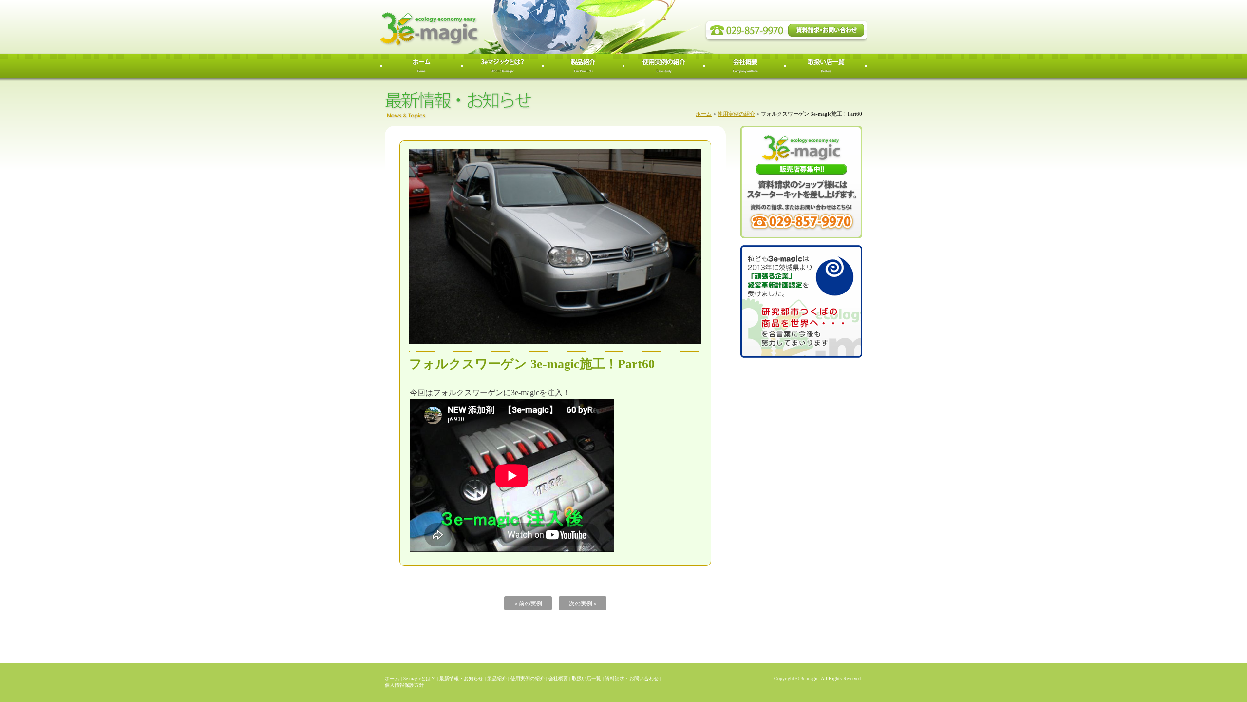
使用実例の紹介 (736, 114)
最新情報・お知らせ (461, 678)
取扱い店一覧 (586, 678)
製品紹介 (497, 678)
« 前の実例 (528, 603)
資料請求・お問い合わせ (632, 678)
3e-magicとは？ (419, 678)
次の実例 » (583, 603)
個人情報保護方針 (404, 685)
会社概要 (558, 678)
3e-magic (465, 27)
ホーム (704, 114)
